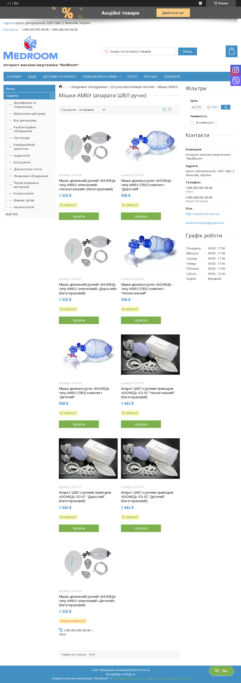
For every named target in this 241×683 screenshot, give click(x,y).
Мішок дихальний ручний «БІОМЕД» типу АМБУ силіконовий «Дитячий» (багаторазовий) (87, 600)
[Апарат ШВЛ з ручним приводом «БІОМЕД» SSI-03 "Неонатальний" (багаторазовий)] (150, 354)
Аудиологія (22, 155)
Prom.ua (144, 670)
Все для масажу (25, 120)
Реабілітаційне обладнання (25, 129)
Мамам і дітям (24, 200)
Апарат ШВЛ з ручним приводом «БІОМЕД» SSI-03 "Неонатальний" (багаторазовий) (148, 392)
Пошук (187, 51)
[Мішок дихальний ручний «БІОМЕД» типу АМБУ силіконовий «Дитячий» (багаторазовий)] (88, 562)
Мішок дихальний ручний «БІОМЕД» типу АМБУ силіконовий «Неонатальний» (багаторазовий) (87, 185)
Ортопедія (21, 138)
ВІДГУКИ (12, 214)
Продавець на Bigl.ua (120, 674)
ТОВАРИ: (12, 96)
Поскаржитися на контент (131, 678)
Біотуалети (22, 162)
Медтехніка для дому (29, 113)
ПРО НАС (150, 76)
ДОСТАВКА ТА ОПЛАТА (59, 76)
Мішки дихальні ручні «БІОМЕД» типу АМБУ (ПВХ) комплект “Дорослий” (146, 185)
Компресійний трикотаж (24, 146)
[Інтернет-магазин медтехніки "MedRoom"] (30, 48)
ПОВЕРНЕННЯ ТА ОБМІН (100, 76)
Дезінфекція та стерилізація (25, 105)
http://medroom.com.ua (202, 214)
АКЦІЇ (32, 76)
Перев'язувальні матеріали (26, 185)
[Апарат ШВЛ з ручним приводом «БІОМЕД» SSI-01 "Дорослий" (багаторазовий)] (88, 458)
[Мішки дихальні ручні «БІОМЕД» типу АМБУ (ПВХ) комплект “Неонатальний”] (150, 250)
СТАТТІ (132, 76)
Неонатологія (24, 207)
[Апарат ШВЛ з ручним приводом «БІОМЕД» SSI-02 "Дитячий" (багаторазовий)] (150, 458)
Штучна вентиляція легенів (132, 87)
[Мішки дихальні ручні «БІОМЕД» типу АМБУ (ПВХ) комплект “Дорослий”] (150, 146)
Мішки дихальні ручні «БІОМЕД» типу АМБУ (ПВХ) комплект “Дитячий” (84, 392)
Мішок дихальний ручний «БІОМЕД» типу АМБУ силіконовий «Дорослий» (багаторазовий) (88, 288)
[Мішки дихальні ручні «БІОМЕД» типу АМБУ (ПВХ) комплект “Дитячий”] (88, 354)
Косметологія (23, 193)
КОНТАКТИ (172, 76)
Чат (225, 671)
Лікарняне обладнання (31, 176)
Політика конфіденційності (170, 678)
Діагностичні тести (28, 169)
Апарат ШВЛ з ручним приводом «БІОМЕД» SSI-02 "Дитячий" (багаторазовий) (147, 496)
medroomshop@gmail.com (205, 223)
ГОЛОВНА (14, 76)
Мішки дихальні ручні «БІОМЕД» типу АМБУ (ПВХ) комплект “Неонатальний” (146, 288)
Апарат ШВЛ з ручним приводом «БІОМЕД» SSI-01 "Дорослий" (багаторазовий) (85, 496)
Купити (79, 216)
